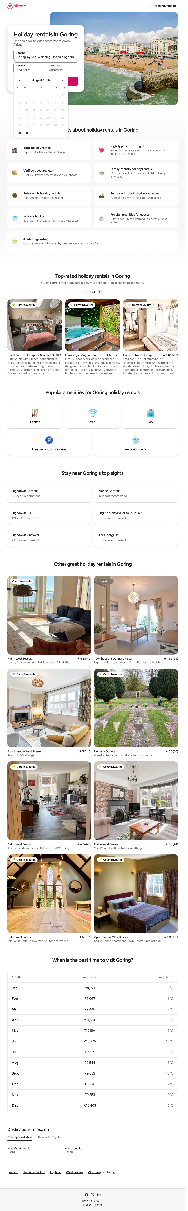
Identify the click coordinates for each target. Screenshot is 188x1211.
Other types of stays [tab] (19, 1137)
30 (19, 132)
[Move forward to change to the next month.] (62, 80)
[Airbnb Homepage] (16, 6)
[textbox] (29, 70)
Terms (98, 1204)
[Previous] (86, 292)
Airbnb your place (163, 6)
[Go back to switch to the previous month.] (20, 80)
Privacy (87, 1204)
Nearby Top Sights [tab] (49, 1137)
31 (26, 132)
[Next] (99, 292)
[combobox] (45, 57)
